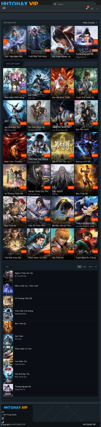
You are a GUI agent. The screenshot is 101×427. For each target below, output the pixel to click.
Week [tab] (85, 267)
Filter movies (89, 22)
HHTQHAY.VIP (18, 424)
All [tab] (96, 267)
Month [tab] (91, 267)
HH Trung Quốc (10, 414)
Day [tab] (79, 267)
